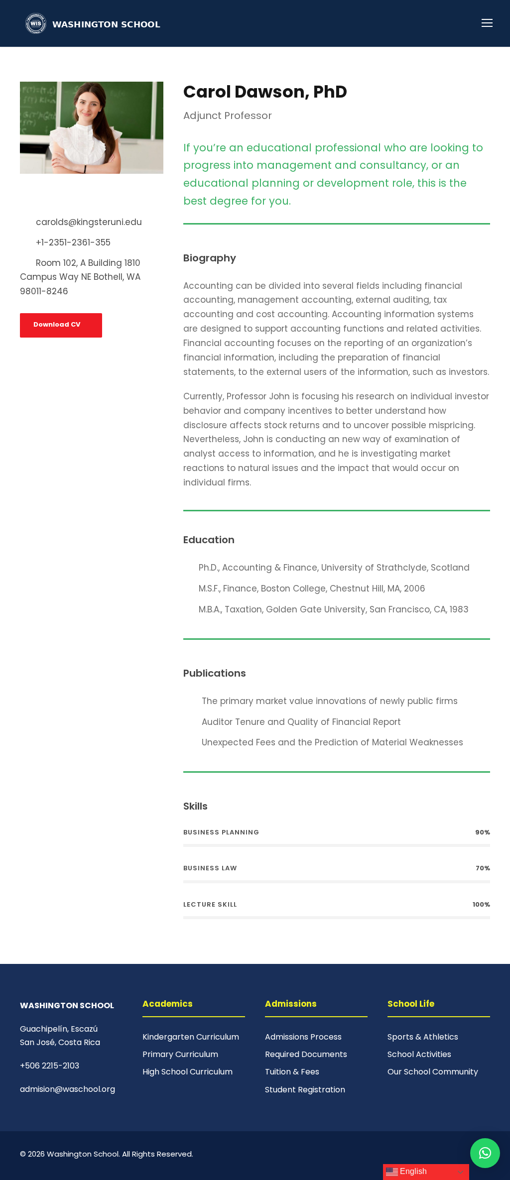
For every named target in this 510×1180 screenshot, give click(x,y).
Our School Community (432, 1071)
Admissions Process (303, 1037)
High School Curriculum (187, 1071)
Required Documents (306, 1054)
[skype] (51, 196)
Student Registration (305, 1089)
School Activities (419, 1054)
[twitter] (65, 196)
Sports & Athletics (422, 1037)
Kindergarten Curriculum (190, 1037)
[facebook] (23, 196)
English (412, 1171)
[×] (485, 1153)
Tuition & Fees (292, 1071)
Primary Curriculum (180, 1054)
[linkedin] (37, 196)
